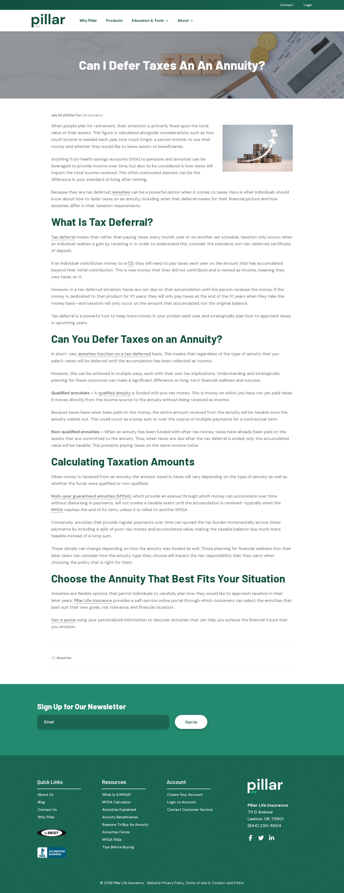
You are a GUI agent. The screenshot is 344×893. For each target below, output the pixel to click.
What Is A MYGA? (116, 795)
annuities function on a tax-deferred (114, 354)
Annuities (64, 658)
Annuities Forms (116, 832)
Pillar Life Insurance (93, 600)
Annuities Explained (119, 810)
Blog (41, 802)
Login (308, 5)
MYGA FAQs (112, 840)
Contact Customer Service (189, 810)
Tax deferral (63, 237)
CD (130, 263)
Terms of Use (196, 883)
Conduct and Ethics (228, 883)
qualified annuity (114, 393)
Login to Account (181, 802)
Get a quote (63, 620)
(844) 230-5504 (264, 825)
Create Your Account (185, 795)
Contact (286, 5)
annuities (121, 192)
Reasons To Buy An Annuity (125, 825)
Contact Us (47, 810)
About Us (45, 795)
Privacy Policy (173, 883)
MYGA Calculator (116, 802)
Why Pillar (46, 817)
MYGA (57, 509)
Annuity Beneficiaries (120, 817)
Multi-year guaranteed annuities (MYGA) (91, 496)
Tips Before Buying (118, 847)
